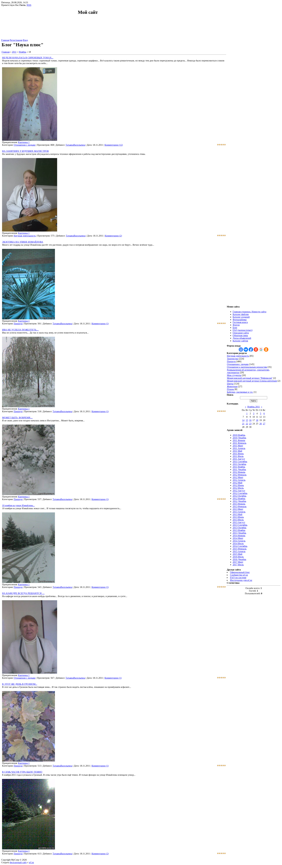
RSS (29, 5)
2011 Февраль (239, 443)
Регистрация (16, 40)
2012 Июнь (238, 485)
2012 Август (239, 490)
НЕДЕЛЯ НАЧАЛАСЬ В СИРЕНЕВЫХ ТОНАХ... (27, 57)
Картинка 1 (24, 142)
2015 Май (237, 554)
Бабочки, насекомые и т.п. (240, 392)
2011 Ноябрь (239, 467)
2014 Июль (238, 543)
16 (250, 420)
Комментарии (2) (113, 235)
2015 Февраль (239, 549)
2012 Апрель (239, 480)
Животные (232, 386)
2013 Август (239, 522)
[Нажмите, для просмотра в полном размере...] (29, 140)
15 (247, 420)
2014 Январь (239, 535)
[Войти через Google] (261, 349)
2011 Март (238, 445)
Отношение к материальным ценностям (247, 367)
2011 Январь (239, 440)
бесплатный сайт (18, 862)
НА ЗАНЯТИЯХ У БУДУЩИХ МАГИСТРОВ (25, 151)
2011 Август (239, 459)
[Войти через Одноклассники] (266, 349)
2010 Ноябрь (239, 435)
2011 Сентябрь (240, 461)
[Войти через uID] (241, 349)
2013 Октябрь (239, 527)
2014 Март (238, 538)
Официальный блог (240, 572)
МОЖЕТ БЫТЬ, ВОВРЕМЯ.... (17, 417)
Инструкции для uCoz (241, 580)
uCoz (31, 862)
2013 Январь (239, 504)
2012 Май (237, 482)
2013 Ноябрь (239, 530)
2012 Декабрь (239, 501)
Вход (25, 40)
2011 (14, 52)
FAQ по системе (238, 577)
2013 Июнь (238, 517)
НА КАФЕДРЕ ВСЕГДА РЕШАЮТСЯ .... (23, 593)
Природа (18, 323)
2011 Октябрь (239, 464)
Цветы (230, 383)
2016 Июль (238, 556)
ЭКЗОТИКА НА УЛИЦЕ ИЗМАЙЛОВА (22, 242)
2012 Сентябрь (240, 493)
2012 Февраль (239, 474)
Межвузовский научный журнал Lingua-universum (252, 381)
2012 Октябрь (239, 496)
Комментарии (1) (100, 323)
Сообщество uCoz (239, 575)
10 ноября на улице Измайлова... (18, 505)
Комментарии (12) (114, 145)
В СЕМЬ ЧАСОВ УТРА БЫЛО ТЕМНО (22, 772)
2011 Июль (238, 456)
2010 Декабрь (239, 437)
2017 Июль (238, 564)
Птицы (230, 389)
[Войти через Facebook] (251, 349)
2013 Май (237, 514)
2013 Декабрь (239, 533)
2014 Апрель (239, 541)
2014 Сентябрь (240, 546)
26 (260, 423)
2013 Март (238, 509)
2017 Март (238, 562)
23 (250, 423)
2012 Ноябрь (239, 498)
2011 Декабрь (239, 469)
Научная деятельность (25, 235)
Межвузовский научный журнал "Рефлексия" (250, 378)
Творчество (232, 358)
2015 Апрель (239, 551)
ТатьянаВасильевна (75, 145)
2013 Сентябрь (240, 525)
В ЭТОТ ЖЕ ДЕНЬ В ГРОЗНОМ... (19, 684)
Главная (5, 40)
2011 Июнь (238, 453)
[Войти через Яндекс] (256, 349)
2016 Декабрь (239, 559)
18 (257, 420)
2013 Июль (238, 519)
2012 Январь (239, 472)
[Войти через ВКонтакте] (246, 349)
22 (247, 423)
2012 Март (238, 477)
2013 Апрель (239, 512)
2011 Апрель (239, 448)
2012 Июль (238, 488)
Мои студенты (234, 375)
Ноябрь (22, 52)
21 (243, 423)
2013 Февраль (239, 506)
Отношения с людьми (24, 145)
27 (264, 423)
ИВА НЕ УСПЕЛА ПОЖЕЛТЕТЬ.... (20, 329)
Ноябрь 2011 (253, 406)
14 (243, 420)
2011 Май (237, 451)
